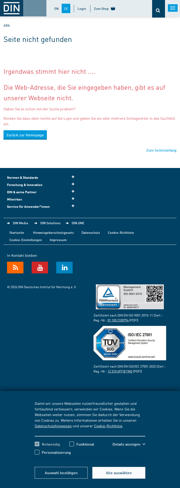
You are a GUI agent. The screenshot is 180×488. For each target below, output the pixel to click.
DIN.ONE (78, 223)
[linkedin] (64, 267)
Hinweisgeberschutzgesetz (53, 232)
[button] (128, 444)
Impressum (58, 240)
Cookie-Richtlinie (108, 425)
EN (56, 8)
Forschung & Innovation (24, 185)
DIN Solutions (50, 223)
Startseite (16, 232)
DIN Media (20, 223)
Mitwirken (14, 199)
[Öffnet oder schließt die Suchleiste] (158, 9)
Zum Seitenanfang (161, 150)
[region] (89, 431)
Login (82, 8)
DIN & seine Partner (22, 192)
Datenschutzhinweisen (53, 425)
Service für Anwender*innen (28, 207)
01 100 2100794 (118, 320)
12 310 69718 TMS (120, 371)
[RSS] (15, 267)
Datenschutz (91, 232)
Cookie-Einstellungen (25, 240)
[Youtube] (40, 267)
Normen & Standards (22, 177)
